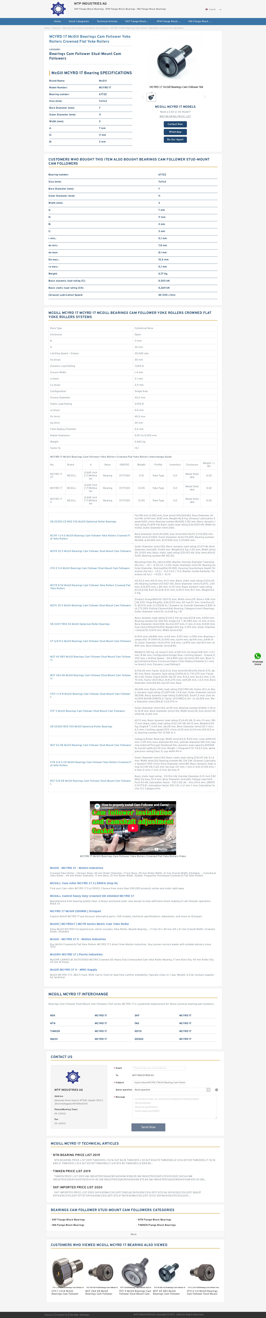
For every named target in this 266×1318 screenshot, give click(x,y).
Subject (119, 1082)
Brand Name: (57, 80)
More (134, 1234)
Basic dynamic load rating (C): (66, 280)
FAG (137, 1023)
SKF (137, 1015)
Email (118, 1068)
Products (56, 28)
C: (49, 231)
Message (119, 1097)
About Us (49, 1315)
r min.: (52, 238)
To (117, 1075)
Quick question (124, 1090)
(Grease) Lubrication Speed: (65, 295)
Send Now (148, 1127)
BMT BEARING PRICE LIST (175, 116)
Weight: (53, 273)
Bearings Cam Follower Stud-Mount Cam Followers (86, 28)
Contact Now (175, 124)
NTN (52, 1023)
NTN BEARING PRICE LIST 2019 (76, 1155)
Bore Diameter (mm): (62, 108)
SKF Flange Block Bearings (139, 21)
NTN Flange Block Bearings (170, 21)
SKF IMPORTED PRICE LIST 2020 (77, 1188)
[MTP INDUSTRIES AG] (58, 8)
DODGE (139, 1039)
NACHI (54, 1039)
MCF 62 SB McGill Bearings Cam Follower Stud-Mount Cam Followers (90, 745)
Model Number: (58, 87)
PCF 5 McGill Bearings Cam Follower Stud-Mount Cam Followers (87, 711)
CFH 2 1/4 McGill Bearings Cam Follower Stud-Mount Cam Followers (90, 568)
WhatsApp (175, 132)
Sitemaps (84, 1315)
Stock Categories (79, 21)
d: (50, 128)
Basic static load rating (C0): (66, 288)
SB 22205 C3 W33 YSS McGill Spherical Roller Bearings (83, 521)
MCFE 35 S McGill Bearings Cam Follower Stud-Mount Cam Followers (90, 605)
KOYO (138, 1031)
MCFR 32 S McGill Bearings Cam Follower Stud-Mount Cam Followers (90, 551)
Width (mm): (56, 121)
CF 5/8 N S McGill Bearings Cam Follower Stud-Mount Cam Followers (90, 641)
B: (50, 141)
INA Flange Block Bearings (202, 21)
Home (57, 21)
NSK (52, 1015)
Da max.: (53, 259)
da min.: (53, 245)
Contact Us (62, 1315)
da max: (53, 252)
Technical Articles (107, 21)
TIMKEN (55, 1031)
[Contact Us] (258, 659)
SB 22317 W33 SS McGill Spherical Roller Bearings (80, 624)
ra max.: (53, 266)
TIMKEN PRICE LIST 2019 (72, 1171)
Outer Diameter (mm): (62, 114)
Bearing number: (59, 94)
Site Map (73, 1315)
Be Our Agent (175, 139)
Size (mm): (55, 101)
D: (50, 135)
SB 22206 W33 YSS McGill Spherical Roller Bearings (81, 726)
